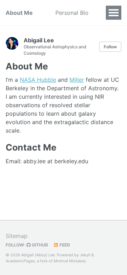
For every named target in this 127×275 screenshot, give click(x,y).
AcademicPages (20, 260)
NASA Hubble (38, 79)
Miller (76, 79)
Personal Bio (72, 12)
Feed (64, 245)
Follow (110, 46)
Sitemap (17, 235)
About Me (19, 12)
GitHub (39, 245)
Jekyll (85, 254)
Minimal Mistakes (70, 260)
